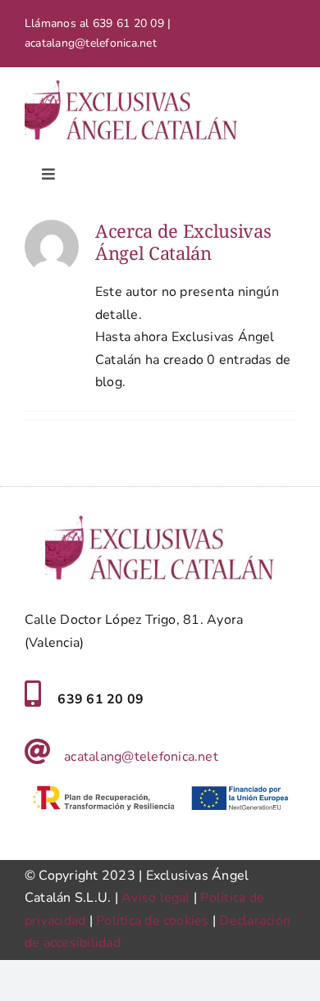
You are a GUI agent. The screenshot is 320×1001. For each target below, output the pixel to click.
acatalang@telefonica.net (141, 757)
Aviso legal (155, 898)
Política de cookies (152, 921)
